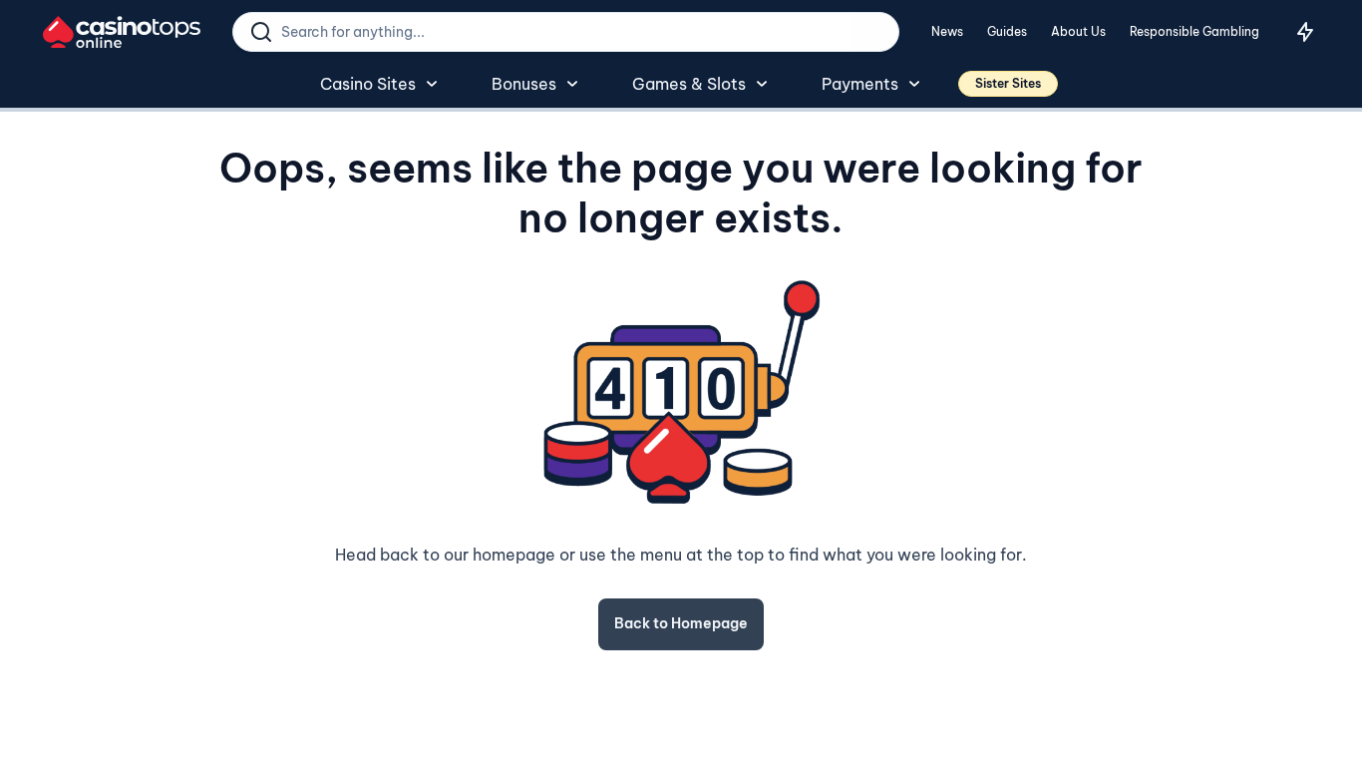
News (947, 31)
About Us (1078, 31)
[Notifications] (1305, 32)
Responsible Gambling (1194, 31)
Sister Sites (1008, 83)
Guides (1007, 31)
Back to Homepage (681, 623)
